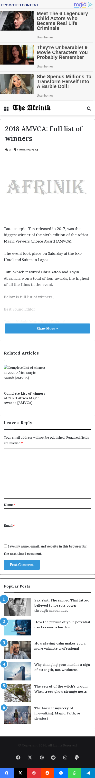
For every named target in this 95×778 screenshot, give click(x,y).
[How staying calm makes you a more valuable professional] (17, 650)
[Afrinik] (31, 108)
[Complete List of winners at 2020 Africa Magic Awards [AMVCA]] (25, 377)
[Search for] (88, 109)
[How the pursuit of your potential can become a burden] (17, 628)
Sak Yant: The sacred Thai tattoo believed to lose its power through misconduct (61, 605)
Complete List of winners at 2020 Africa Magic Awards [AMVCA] (24, 398)
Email (9, 525)
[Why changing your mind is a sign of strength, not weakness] (17, 671)
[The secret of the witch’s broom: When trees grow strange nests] (17, 693)
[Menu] (6, 109)
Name (9, 505)
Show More (46, 328)
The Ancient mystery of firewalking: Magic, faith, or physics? (57, 713)
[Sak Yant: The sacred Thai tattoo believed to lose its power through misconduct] (17, 607)
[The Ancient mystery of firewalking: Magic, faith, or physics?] (17, 715)
